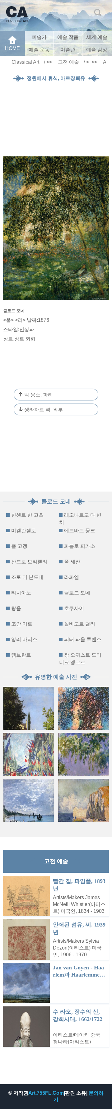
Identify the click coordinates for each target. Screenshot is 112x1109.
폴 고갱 (19, 546)
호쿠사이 (74, 608)
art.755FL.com (46, 1093)
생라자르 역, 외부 (43, 409)
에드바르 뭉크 (79, 530)
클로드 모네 (77, 592)
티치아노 (21, 592)
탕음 (16, 608)
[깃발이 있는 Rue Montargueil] (28, 754)
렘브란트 (21, 655)
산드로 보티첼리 (29, 561)
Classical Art (25, 62)
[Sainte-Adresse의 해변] (28, 800)
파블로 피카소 (79, 546)
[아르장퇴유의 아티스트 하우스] (83, 708)
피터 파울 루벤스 (82, 639)
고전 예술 (68, 62)
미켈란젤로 (23, 530)
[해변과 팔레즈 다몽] (83, 800)
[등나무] (83, 754)
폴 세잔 (72, 561)
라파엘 (71, 577)
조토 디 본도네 (27, 577)
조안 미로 (21, 623)
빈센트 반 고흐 (27, 515)
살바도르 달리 (79, 623)
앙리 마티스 (24, 639)
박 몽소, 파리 (38, 394)
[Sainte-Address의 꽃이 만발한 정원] (28, 708)
